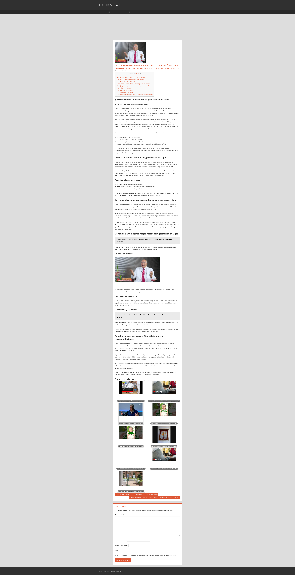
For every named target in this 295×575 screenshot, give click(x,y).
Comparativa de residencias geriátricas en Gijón (130, 79)
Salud (131, 71)
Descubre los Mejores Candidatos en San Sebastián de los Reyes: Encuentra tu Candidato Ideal (153, 497)
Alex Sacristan (123, 71)
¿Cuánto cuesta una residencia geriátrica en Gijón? (131, 77)
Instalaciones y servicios (126, 90)
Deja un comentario (142, 71)
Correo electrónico (121, 545)
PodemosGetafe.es (112, 5)
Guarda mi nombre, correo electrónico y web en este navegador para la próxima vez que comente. (146, 555)
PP (114, 12)
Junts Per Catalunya (129, 12)
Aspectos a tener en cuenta (126, 81)
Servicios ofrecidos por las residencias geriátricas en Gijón (133, 84)
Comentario (119, 515)
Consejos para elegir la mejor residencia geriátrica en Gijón (133, 86)
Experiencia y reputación (126, 92)
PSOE (109, 12)
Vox (119, 12)
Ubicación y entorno (124, 88)
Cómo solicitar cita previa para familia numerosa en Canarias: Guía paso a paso (136, 495)
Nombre (118, 540)
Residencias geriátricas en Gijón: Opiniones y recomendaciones (134, 94)
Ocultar (138, 74)
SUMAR (103, 12)
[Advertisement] (147, 26)
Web (116, 550)
